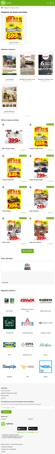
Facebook (3, 419)
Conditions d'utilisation (7, 446)
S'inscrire (6, 412)
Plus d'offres (27, 251)
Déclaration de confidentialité (8, 449)
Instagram (30, 419)
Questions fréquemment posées (9, 393)
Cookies (3, 451)
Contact (3, 398)
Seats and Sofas (15, 7)
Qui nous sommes (5, 390)
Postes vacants (5, 395)
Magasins (6, 7)
